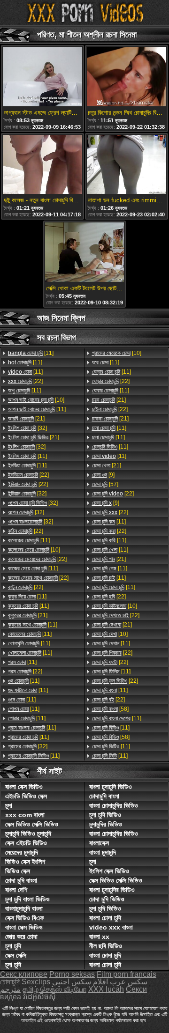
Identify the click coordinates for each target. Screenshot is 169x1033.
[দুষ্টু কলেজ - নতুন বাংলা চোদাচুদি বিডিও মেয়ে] (42, 165)
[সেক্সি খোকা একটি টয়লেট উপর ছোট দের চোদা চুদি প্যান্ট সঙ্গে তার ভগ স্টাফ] (84, 252)
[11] (31, 353)
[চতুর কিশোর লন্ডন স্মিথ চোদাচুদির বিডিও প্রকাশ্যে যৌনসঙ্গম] (126, 77)
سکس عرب (128, 982)
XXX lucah (106, 989)
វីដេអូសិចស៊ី (39, 997)
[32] (27, 428)
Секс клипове (23, 974)
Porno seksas (72, 974)
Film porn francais (126, 974)
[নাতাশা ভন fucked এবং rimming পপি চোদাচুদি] (126, 165)
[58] (110, 709)
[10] (36, 400)
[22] (25, 381)
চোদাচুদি (10, 982)
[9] (103, 475)
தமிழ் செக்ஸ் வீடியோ (54, 989)
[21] (26, 418)
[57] (105, 484)
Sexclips (36, 982)
